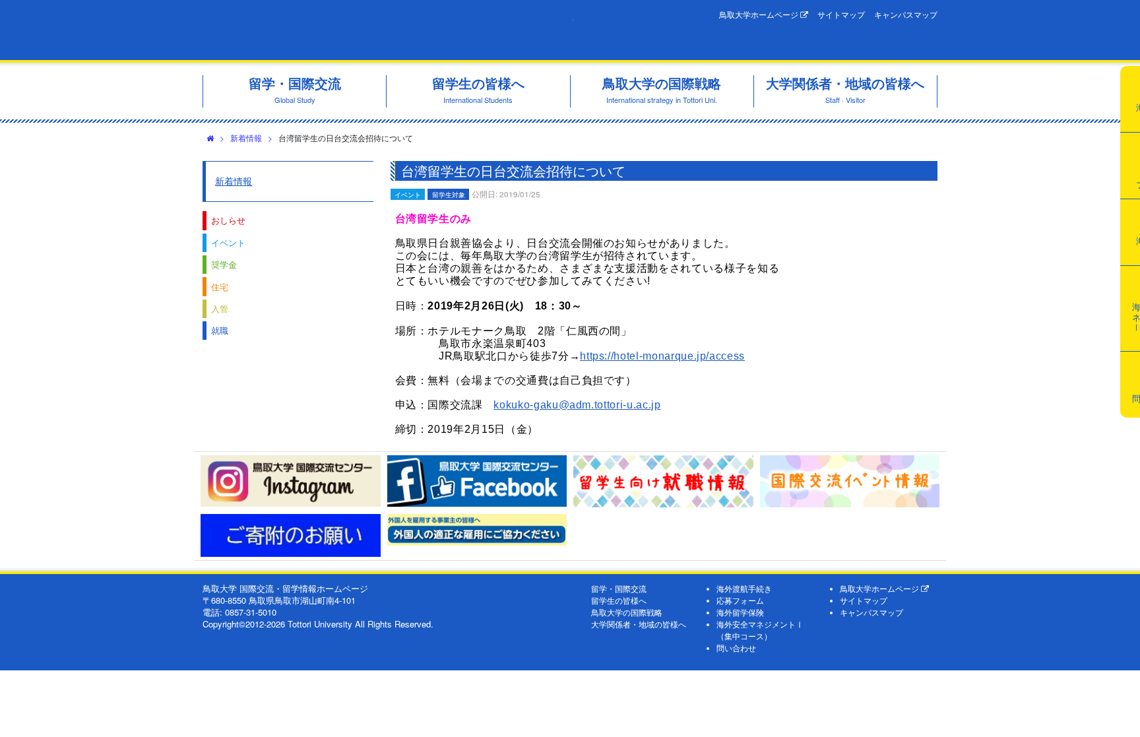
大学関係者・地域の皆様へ (638, 624)
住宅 (219, 286)
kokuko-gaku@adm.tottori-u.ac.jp (576, 404)
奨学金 (224, 264)
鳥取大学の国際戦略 (626, 612)
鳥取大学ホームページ (759, 14)
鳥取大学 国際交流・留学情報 (388, 30)
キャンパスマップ (905, 14)
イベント (228, 242)
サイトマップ (841, 14)
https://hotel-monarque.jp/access (662, 356)
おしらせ (228, 220)
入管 (219, 308)
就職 (219, 330)
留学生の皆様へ (619, 600)
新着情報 (246, 137)
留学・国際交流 (619, 588)
